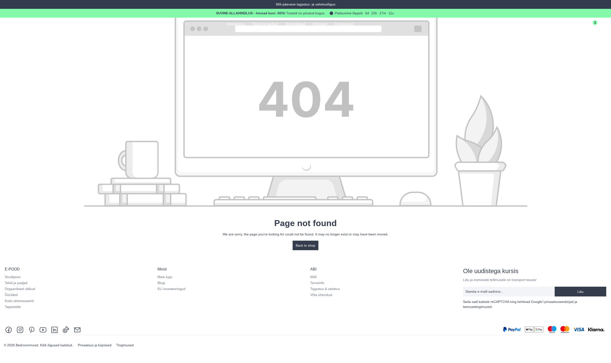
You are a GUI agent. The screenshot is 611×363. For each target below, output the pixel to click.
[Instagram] (20, 329)
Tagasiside (13, 307)
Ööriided (11, 295)
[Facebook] (9, 329)
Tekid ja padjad (16, 283)
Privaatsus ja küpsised (95, 345)
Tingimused (125, 345)
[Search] (564, 24)
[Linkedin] (54, 329)
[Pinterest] (31, 329)
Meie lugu (165, 277)
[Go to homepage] (26, 23)
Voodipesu (13, 277)
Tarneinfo (317, 283)
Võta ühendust (321, 295)
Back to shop (305, 245)
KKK (313, 277)
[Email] (77, 329)
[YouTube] (43, 329)
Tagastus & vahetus (325, 289)
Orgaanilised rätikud (20, 289)
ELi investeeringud (171, 289)
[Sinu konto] (577, 24)
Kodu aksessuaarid (19, 301)
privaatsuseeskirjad (559, 302)
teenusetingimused (477, 307)
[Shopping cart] (604, 24)
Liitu (580, 292)
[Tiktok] (66, 329)
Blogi (161, 283)
